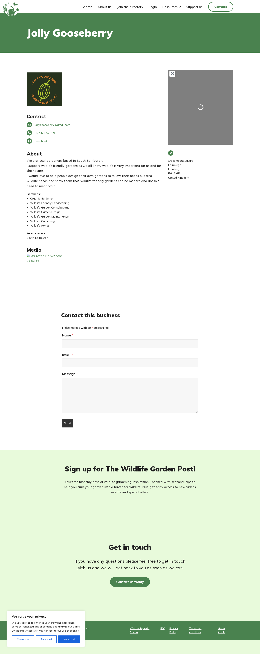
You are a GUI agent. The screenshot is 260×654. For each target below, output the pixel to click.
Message (70, 374)
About (34, 154)
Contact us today (130, 582)
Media (34, 250)
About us (104, 7)
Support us (194, 7)
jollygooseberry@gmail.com (52, 125)
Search (87, 7)
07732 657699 (45, 133)
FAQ (162, 628)
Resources (170, 7)
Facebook (41, 141)
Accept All (69, 639)
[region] (46, 629)
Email (67, 354)
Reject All (46, 639)
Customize (23, 639)
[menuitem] (87, 6)
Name (67, 335)
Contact (220, 7)
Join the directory (130, 7)
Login (153, 7)
